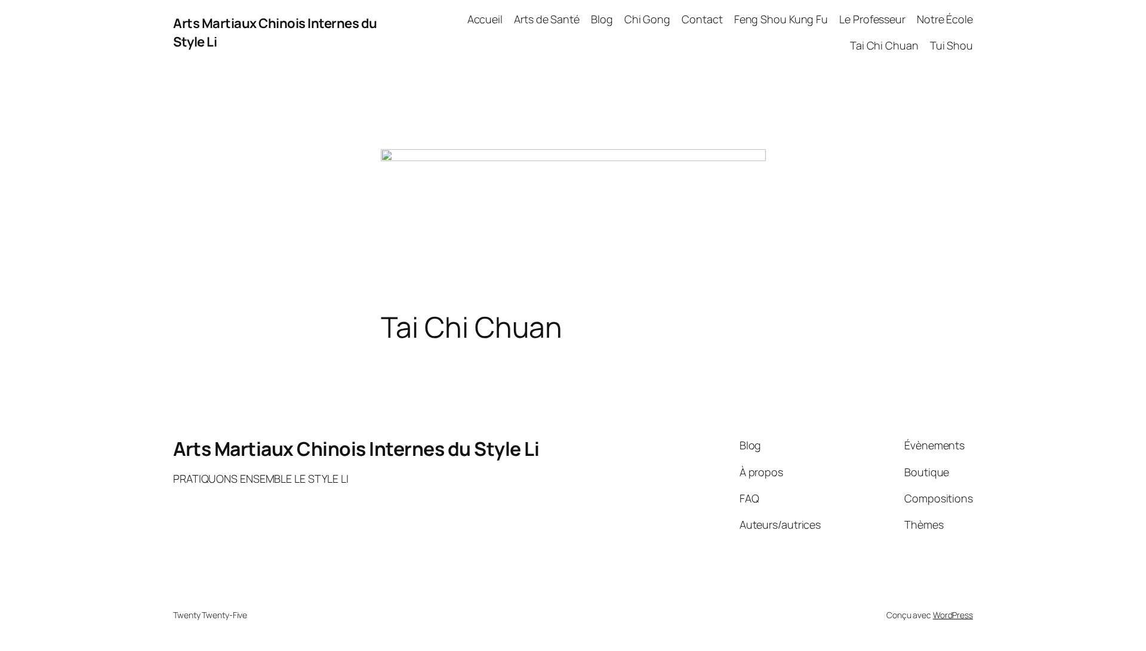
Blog (602, 19)
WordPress (953, 615)
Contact (702, 19)
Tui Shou (951, 45)
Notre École (945, 19)
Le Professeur (872, 19)
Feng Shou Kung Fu (781, 19)
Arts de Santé (547, 19)
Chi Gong (647, 19)
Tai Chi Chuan (884, 45)
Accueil (485, 19)
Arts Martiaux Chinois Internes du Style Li (356, 449)
